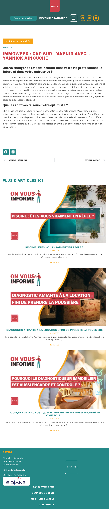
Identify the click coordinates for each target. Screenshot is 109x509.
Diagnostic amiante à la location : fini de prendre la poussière (54, 330)
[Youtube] (96, 18)
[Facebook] (82, 18)
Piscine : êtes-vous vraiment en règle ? (54, 247)
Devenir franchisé (53, 18)
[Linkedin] (89, 18)
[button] (6, 152)
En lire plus (54, 262)
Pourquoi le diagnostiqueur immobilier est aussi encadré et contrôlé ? (54, 414)
